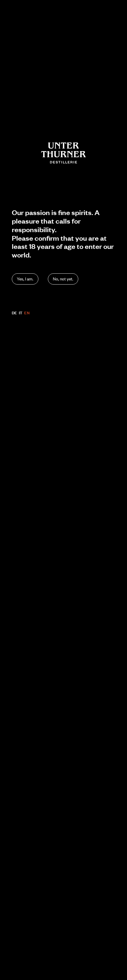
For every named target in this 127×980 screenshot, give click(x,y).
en (27, 312)
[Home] (63, 152)
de (14, 312)
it (21, 312)
